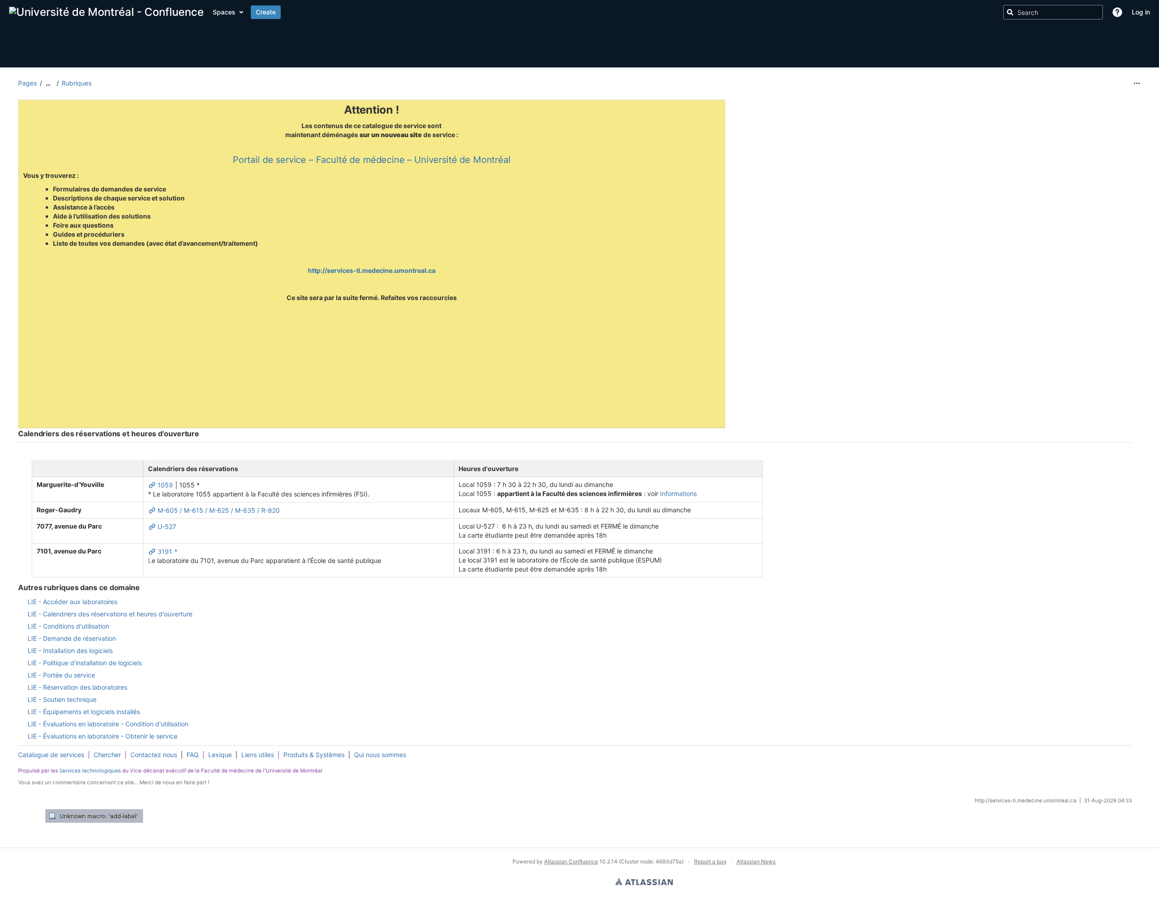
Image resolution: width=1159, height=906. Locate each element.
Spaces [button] (224, 12)
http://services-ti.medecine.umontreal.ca (372, 270)
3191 (164, 550)
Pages (27, 83)
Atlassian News (756, 861)
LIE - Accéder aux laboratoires (72, 602)
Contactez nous (153, 754)
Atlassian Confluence (571, 861)
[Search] (1010, 12)
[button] (1117, 12)
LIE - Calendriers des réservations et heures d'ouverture (110, 614)
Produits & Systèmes (314, 754)
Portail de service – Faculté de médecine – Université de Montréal (372, 159)
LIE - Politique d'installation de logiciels (85, 663)
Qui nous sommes (380, 754)
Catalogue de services (51, 754)
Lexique (220, 754)
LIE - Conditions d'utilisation (68, 626)
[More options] (1136, 83)
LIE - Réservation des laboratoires (77, 687)
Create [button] (266, 12)
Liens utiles (257, 754)
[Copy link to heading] (202, 434)
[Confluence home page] (106, 12)
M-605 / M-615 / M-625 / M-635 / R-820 (218, 509)
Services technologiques (90, 771)
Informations (678, 493)
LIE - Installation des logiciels (70, 650)
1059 (164, 483)
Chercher (107, 754)
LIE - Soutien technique (62, 699)
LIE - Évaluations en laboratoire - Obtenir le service (102, 736)
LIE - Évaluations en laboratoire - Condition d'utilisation (108, 724)
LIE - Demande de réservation (72, 638)
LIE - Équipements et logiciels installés (84, 711)
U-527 (166, 525)
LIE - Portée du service (61, 675)
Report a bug (710, 861)
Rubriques (76, 83)
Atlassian (644, 881)
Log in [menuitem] (1141, 12)
